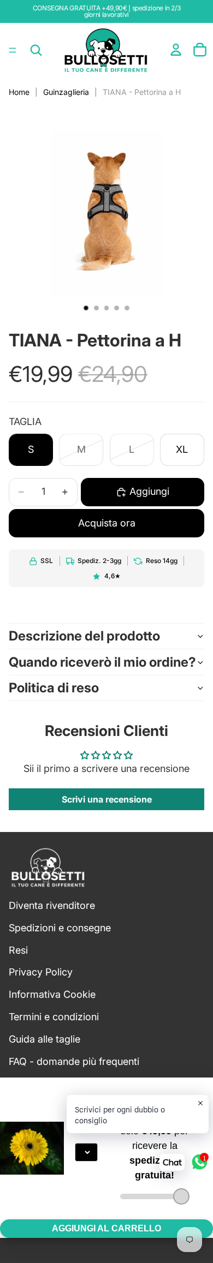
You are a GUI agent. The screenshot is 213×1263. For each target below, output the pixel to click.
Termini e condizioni (54, 1016)
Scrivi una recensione (107, 799)
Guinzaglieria (66, 92)
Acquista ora (106, 523)
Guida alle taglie (44, 1039)
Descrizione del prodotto (84, 636)
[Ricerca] (36, 50)
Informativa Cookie (52, 994)
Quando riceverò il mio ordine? (102, 662)
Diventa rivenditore (52, 905)
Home (19, 92)
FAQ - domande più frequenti (74, 1061)
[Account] (176, 50)
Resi (18, 950)
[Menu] (12, 50)
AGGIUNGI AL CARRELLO (106, 1228)
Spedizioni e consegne (60, 927)
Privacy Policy (41, 972)
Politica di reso (54, 688)
